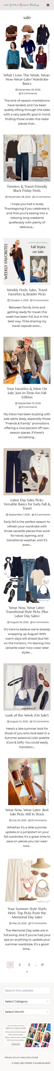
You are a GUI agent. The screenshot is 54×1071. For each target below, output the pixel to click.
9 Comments (29, 93)
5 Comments (39, 923)
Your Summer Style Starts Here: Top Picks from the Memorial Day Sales (27, 913)
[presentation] (27, 46)
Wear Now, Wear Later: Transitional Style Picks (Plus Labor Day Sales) (27, 612)
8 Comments (39, 820)
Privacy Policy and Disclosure (21, 1057)
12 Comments (41, 721)
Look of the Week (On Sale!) (27, 715)
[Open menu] (48, 5)
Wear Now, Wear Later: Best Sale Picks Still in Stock (27, 812)
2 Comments (43, 196)
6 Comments (42, 514)
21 (42, 964)
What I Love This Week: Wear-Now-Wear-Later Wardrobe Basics (27, 79)
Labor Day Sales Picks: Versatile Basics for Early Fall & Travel (27, 504)
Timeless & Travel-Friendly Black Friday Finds (27, 188)
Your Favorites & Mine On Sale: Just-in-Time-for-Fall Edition (27, 393)
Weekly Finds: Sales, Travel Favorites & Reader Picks (27, 292)
